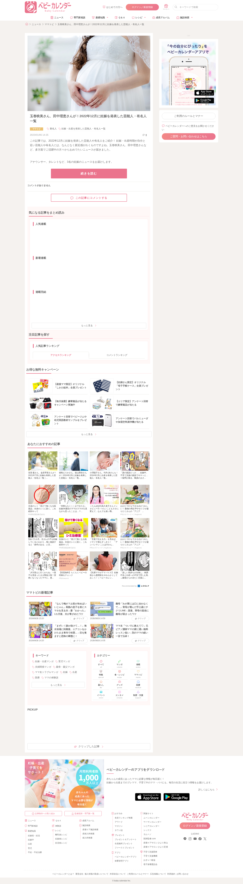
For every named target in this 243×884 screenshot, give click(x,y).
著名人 (53, 128)
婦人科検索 (87, 838)
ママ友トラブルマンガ (46, 672)
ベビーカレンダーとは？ (63, 874)
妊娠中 (31, 840)
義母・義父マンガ (65, 666)
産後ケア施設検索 (90, 829)
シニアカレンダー (151, 826)
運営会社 (79, 874)
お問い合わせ (182, 874)
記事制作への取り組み (45, 813)
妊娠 (65, 672)
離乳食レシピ (61, 834)
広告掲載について (158, 874)
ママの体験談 (51, 677)
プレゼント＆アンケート (126, 839)
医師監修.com (149, 838)
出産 (74, 672)
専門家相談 (79, 17)
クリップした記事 (89, 746)
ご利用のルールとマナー (188, 116)
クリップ (80, 618)
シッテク (147, 830)
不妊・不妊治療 (35, 852)
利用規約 (171, 874)
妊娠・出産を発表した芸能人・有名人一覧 (83, 128)
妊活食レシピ (61, 843)
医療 (37, 677)
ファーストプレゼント (125, 848)
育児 (30, 848)
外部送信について (118, 874)
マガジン (119, 826)
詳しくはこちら (206, 789)
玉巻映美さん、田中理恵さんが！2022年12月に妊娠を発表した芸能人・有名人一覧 (101, 24)
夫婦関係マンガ (43, 666)
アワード (119, 822)
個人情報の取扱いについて (96, 874)
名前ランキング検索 (124, 818)
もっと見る (87, 325)
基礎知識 (100, 17)
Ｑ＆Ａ (121, 17)
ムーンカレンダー (151, 818)
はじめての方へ (114, 7)
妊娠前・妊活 (34, 835)
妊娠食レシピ (61, 839)
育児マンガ (64, 661)
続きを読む (89, 173)
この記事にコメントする (92, 197)
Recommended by (129, 586)
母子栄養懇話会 (150, 864)
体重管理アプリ (122, 861)
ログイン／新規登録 (142, 7)
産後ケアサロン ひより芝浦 (155, 847)
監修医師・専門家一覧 (84, 813)
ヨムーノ (147, 834)
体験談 (58, 826)
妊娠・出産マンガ (44, 661)
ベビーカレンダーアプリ (126, 857)
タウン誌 (119, 830)
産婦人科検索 (88, 834)
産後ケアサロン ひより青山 (155, 843)
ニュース (58, 17)
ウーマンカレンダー (152, 822)
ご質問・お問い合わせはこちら (188, 136)
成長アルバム (163, 17)
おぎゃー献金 (149, 860)
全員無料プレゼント (124, 843)
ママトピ (49, 24)
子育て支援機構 (150, 856)
